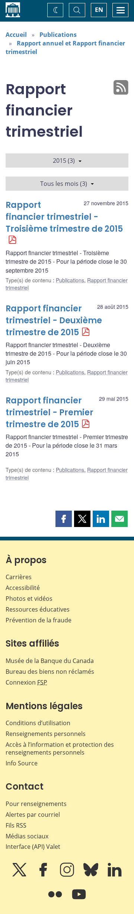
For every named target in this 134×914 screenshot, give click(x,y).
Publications (58, 35)
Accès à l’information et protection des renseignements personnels (60, 748)
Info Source (22, 763)
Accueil (16, 35)
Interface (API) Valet (33, 846)
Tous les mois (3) (63, 184)
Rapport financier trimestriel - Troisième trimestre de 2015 (64, 217)
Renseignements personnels (46, 734)
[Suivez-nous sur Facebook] (44, 875)
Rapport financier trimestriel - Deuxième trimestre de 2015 (54, 320)
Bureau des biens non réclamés (50, 671)
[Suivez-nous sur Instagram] (68, 875)
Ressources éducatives (38, 609)
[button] (63, 519)
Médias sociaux (27, 836)
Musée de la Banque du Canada (50, 661)
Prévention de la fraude (38, 620)
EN (99, 10)
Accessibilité (23, 588)
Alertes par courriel (33, 814)
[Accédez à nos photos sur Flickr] (56, 899)
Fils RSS (16, 825)
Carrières (19, 577)
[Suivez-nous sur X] (20, 875)
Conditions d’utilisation (38, 723)
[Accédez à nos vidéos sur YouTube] (79, 899)
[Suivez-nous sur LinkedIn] (114, 875)
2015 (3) (64, 160)
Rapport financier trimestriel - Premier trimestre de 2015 (49, 412)
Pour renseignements (36, 804)
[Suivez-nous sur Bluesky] (91, 875)
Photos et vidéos (29, 598)
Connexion (26, 682)
